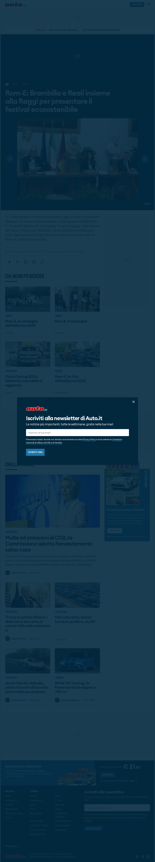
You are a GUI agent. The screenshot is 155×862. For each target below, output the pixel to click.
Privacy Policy (89, 439)
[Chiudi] (133, 401)
